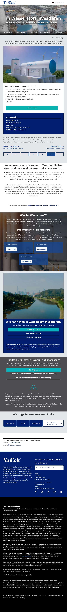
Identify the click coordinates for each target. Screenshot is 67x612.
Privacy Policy (40, 477)
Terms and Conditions (42, 480)
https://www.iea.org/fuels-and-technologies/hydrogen (43, 205)
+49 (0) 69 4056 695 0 (15, 442)
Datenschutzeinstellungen (44, 488)
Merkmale (34, 32)
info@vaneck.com (53, 587)
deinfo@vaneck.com (14, 445)
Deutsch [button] (59, 2)
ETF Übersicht (8, 32)
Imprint (37, 486)
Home (36, 473)
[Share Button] (61, 9)
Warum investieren (21, 32)
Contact (38, 475)
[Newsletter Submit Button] (62, 467)
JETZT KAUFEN (32, 108)
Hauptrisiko (46, 32)
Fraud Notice (39, 484)
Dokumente (59, 32)
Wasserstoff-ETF (13, 344)
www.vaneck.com (45, 406)
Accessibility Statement (43, 482)
